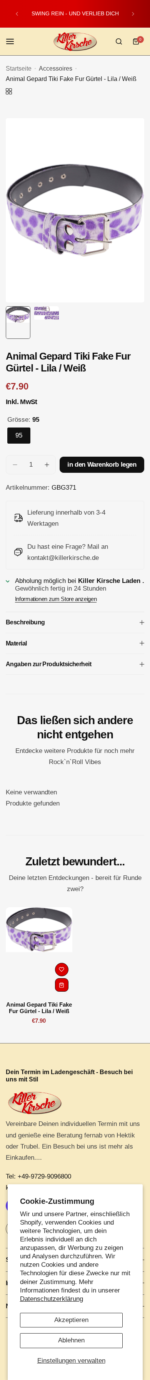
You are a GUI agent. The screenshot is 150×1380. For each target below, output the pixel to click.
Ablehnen (71, 1340)
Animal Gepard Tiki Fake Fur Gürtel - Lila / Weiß (39, 1007)
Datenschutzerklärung (51, 1298)
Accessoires (55, 68)
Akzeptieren (71, 1320)
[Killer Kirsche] (75, 41)
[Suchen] (118, 41)
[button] (17, 14)
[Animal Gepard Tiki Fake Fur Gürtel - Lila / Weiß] (39, 951)
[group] (75, 210)
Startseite (19, 68)
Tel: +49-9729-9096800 (38, 1176)
